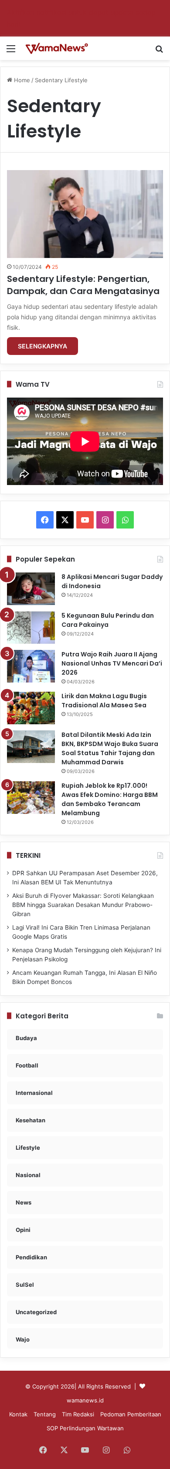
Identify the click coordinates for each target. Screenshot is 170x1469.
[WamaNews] (57, 48)
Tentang (45, 1414)
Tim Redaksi (78, 1414)
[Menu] (11, 51)
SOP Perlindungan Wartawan (85, 1428)
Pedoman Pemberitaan (130, 1414)
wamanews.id (85, 1400)
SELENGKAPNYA (42, 346)
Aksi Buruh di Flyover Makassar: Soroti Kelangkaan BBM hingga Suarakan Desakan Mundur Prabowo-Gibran (83, 904)
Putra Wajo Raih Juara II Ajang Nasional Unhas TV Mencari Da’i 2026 (111, 663)
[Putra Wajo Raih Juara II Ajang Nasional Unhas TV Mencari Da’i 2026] (31, 666)
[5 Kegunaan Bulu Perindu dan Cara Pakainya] (31, 627)
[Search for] (159, 51)
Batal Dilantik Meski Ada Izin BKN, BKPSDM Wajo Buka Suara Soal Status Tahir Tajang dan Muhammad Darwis (109, 748)
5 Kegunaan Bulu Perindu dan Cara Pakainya (107, 620)
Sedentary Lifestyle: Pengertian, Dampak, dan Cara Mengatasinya (83, 285)
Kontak (18, 1414)
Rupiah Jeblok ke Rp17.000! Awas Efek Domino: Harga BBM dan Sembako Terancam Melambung (109, 799)
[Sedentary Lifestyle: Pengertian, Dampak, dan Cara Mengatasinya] (85, 214)
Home (21, 80)
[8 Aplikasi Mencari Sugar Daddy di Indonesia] (31, 588)
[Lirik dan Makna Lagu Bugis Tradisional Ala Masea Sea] (31, 708)
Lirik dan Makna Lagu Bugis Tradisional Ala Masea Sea (104, 700)
